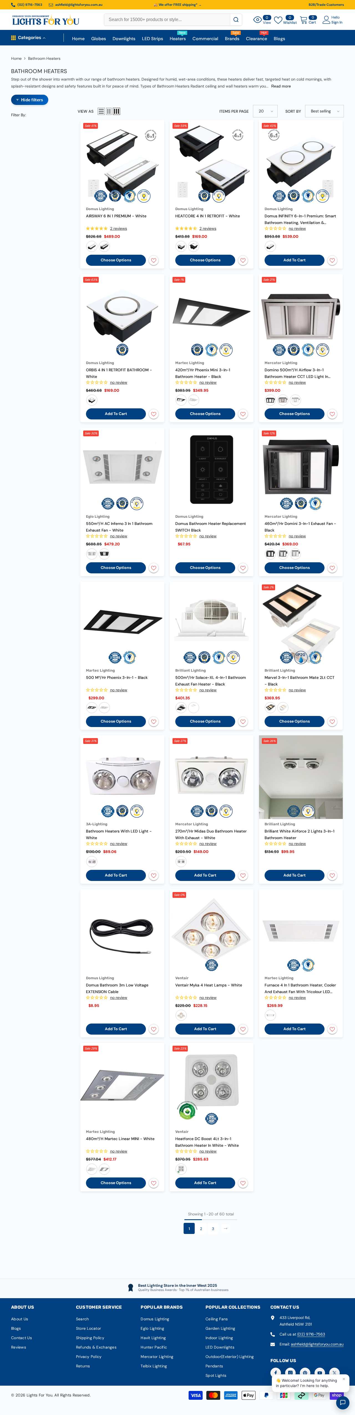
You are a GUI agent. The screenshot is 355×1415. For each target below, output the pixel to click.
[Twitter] (334, 1373)
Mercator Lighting (281, 363)
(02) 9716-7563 (311, 1334)
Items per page (234, 111)
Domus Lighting (100, 209)
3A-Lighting (96, 824)
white (91, 246)
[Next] (225, 1228)
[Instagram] (290, 1373)
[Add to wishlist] (154, 260)
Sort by (293, 111)
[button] (101, 111)
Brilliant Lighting (190, 670)
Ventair (182, 978)
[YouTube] (320, 1373)
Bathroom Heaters (44, 58)
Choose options (116, 259)
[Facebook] (275, 1373)
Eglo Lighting (98, 516)
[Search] (236, 19)
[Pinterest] (305, 1373)
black (104, 246)
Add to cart (294, 259)
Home (16, 58)
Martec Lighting (189, 363)
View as (85, 111)
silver (282, 400)
